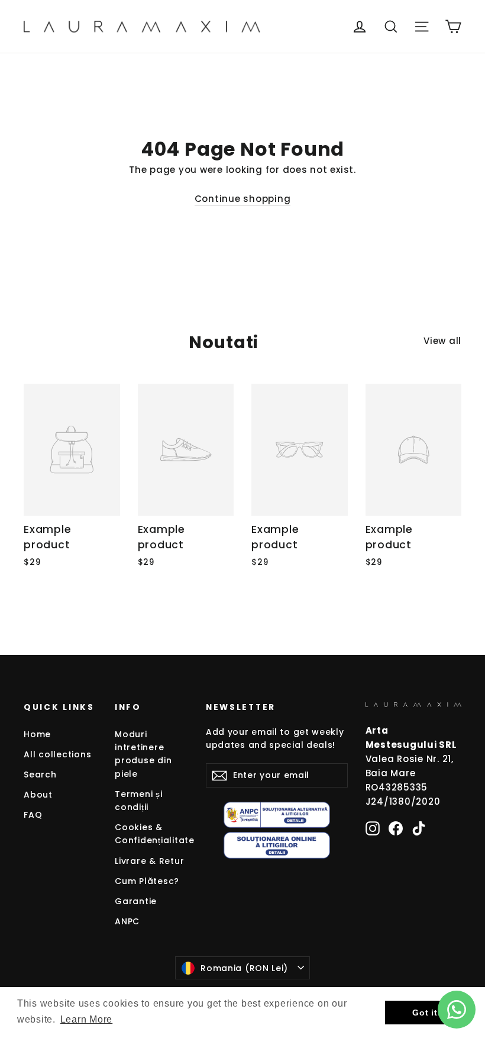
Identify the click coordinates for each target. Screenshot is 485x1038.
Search (40, 774)
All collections (57, 754)
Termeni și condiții (139, 800)
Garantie (136, 901)
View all (442, 341)
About (38, 795)
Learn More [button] (86, 1019)
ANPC (127, 921)
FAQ (33, 815)
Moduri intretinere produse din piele (143, 754)
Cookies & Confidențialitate (151, 833)
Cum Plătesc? (147, 881)
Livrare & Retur (149, 861)
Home (37, 734)
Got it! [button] (426, 1012)
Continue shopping (243, 198)
